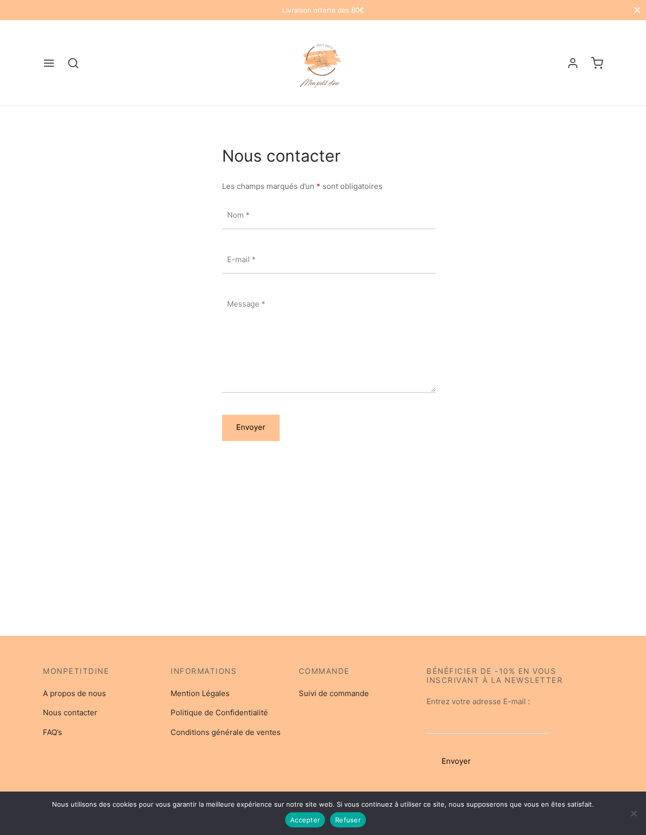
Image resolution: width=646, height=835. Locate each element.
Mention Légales (200, 693)
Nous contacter (70, 712)
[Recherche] (73, 63)
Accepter (305, 820)
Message (246, 304)
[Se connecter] (573, 63)
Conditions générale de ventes (226, 732)
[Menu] (49, 63)
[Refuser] (633, 813)
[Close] (637, 10)
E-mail (241, 259)
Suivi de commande (334, 693)
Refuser (348, 820)
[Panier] (597, 63)
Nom (238, 215)
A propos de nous (74, 693)
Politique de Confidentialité (219, 712)
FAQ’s (52, 732)
